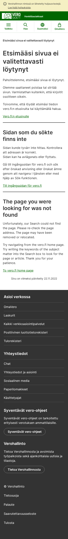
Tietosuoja (11, 495)
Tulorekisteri (12, 341)
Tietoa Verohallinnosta (24, 469)
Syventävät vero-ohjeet (25, 432)
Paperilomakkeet (16, 389)
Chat (7, 364)
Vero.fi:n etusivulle (16, 116)
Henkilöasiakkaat (33, 16)
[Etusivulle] (11, 15)
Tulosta (9, 523)
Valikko (8, 28)
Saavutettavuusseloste (20, 514)
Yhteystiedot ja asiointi (20, 372)
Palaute (9, 504)
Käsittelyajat (12, 398)
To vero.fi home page (18, 270)
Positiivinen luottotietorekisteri (26, 332)
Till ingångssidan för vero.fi (22, 185)
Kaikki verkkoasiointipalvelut (24, 324)
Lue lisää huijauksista (19, 7)
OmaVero (10, 307)
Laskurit (9, 315)
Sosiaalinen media (16, 381)
